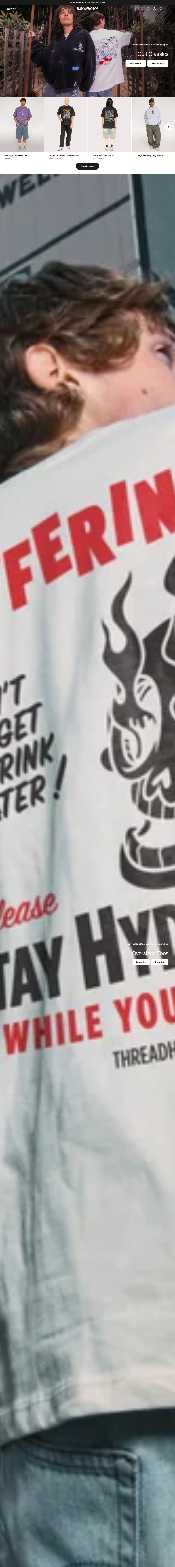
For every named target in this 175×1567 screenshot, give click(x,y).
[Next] (117, 2)
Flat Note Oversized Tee (16, 155)
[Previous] (57, 2)
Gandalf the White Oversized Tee (64, 155)
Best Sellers (135, 63)
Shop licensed (87, 166)
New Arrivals (158, 63)
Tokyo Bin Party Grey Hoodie (150, 155)
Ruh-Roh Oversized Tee (104, 155)
